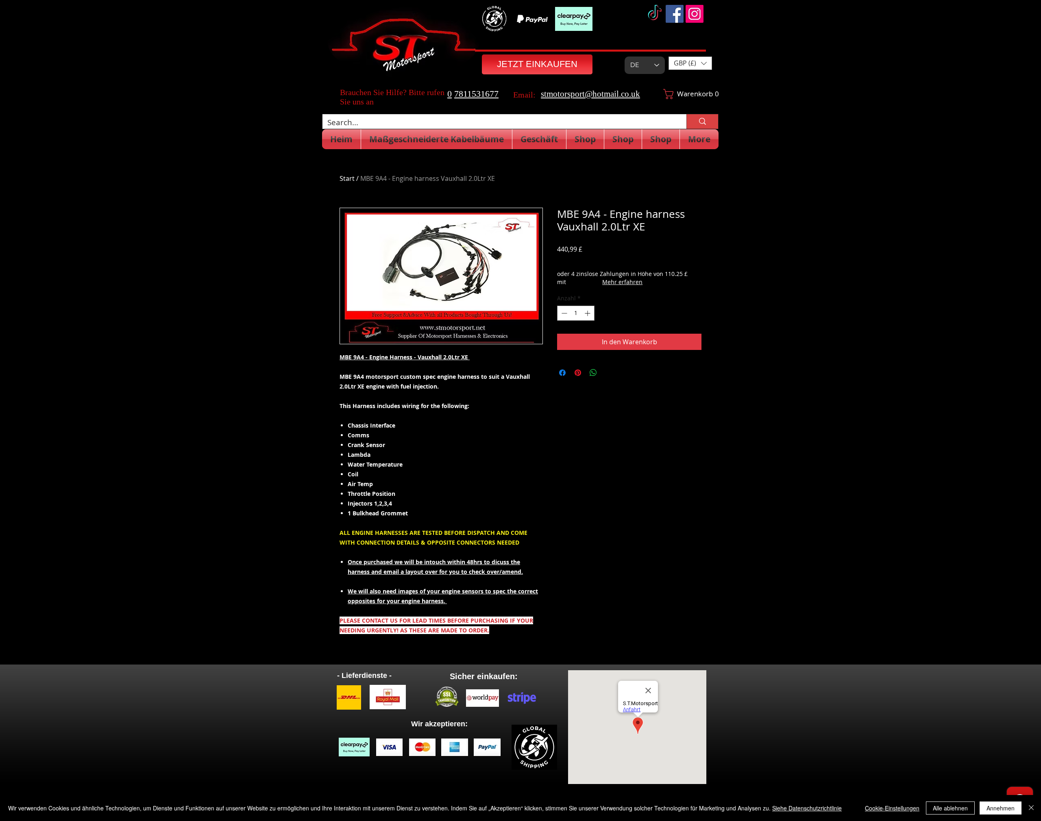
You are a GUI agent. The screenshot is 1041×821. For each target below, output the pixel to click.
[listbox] (690, 63)
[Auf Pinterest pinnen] (578, 373)
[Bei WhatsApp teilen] (593, 373)
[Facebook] (675, 14)
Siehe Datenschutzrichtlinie (807, 808)
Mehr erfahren (622, 282)
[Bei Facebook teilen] (562, 373)
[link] (683, 94)
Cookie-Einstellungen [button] (892, 808)
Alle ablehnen (950, 808)
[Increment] (588, 313)
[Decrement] (563, 313)
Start (347, 178)
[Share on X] (609, 373)
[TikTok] (655, 14)
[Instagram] (694, 14)
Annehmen (1001, 808)
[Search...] (702, 121)
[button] (690, 63)
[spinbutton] (575, 313)
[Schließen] (1031, 807)
